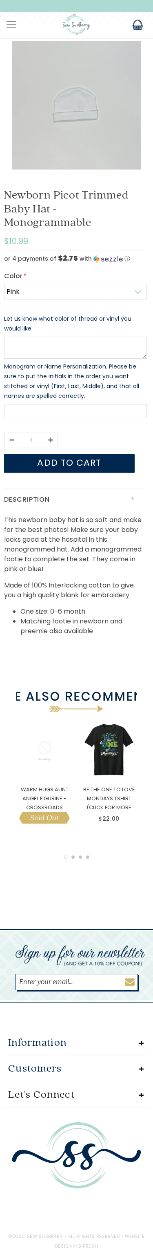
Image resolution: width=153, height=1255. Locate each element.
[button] (74, 259)
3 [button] (80, 857)
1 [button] (65, 857)
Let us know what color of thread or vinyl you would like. (67, 324)
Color (15, 276)
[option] (76, 106)
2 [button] (73, 857)
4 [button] (87, 857)
